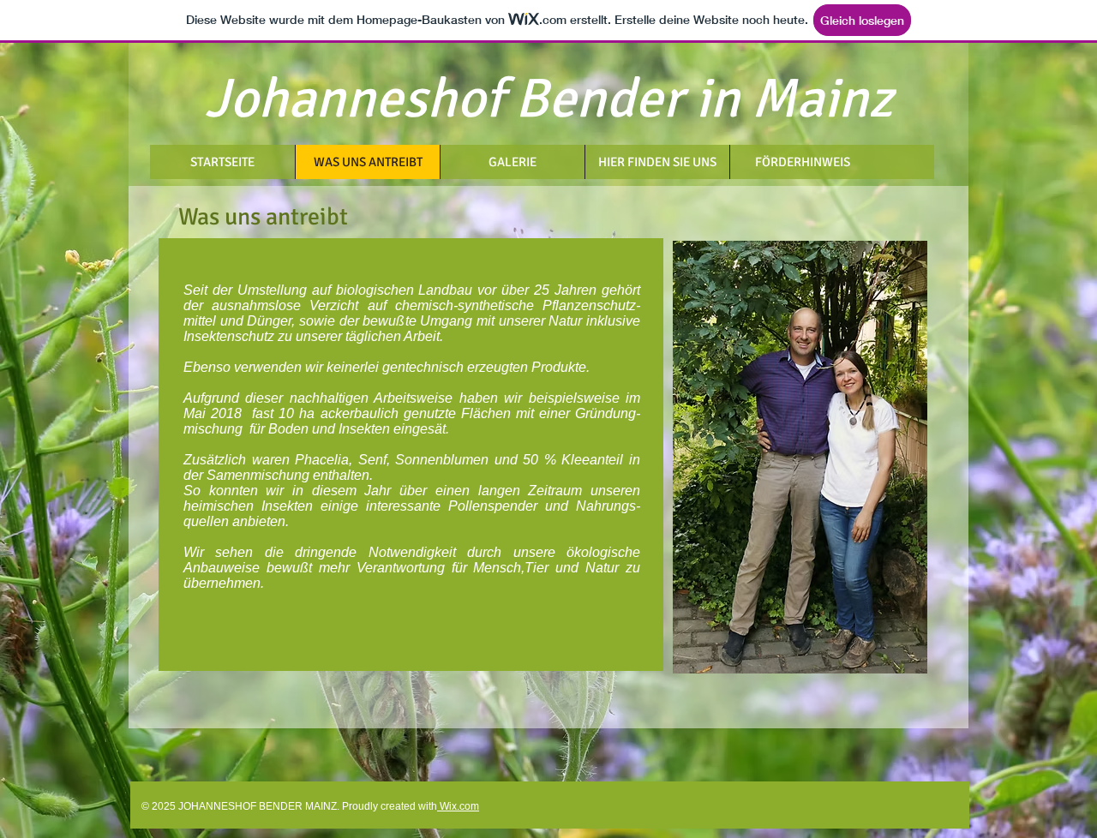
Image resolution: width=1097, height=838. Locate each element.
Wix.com (458, 806)
